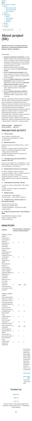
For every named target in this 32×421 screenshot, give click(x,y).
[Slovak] (4, 2)
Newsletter (9, 20)
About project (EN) (11, 8)
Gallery (6, 23)
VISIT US (16, 398)
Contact (6, 27)
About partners (10, 11)
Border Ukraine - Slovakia (9, 4)
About (5, 6)
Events (6, 13)
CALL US (16, 401)
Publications (7, 15)
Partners (6, 25)
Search (4, 1)
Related (8, 21)
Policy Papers (9, 18)
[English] (2, 2)
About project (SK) (11, 9)
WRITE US (16, 394)
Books (7, 16)
